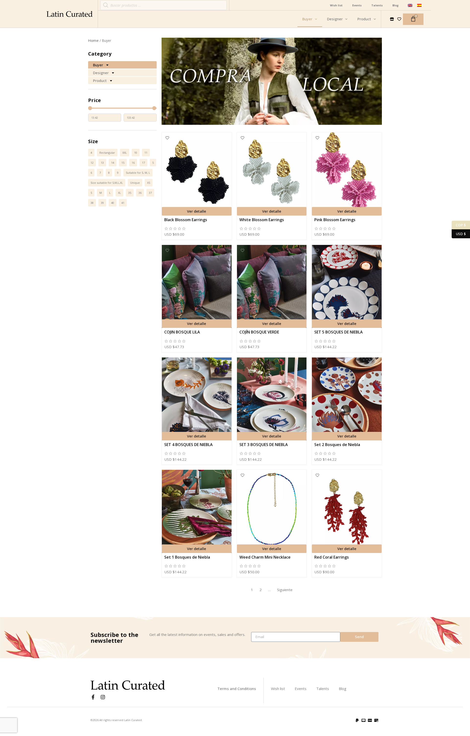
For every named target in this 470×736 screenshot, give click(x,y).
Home (93, 40)
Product (100, 80)
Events (357, 5)
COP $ (459, 224)
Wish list (336, 5)
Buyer (98, 64)
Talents (377, 5)
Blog (395, 5)
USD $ (459, 233)
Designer (101, 72)
